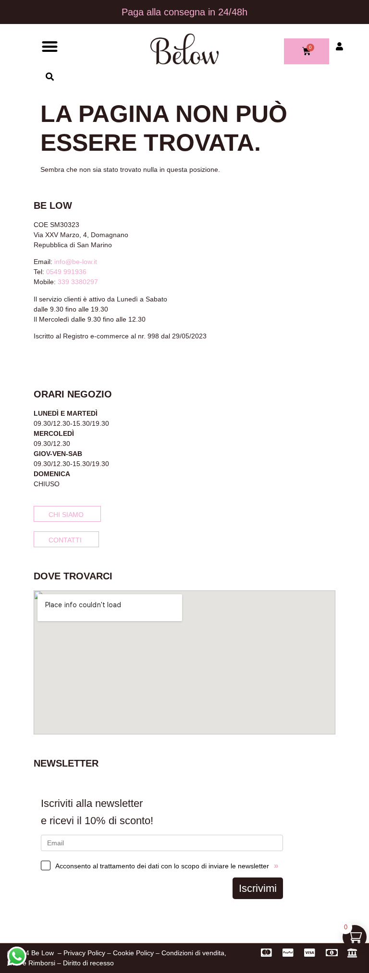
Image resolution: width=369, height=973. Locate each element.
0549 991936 (66, 272)
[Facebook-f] (37, 361)
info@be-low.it (75, 261)
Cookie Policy (133, 953)
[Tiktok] (69, 361)
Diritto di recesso (88, 963)
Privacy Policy (84, 953)
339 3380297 (78, 282)
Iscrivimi (258, 888)
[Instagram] (53, 361)
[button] (49, 46)
